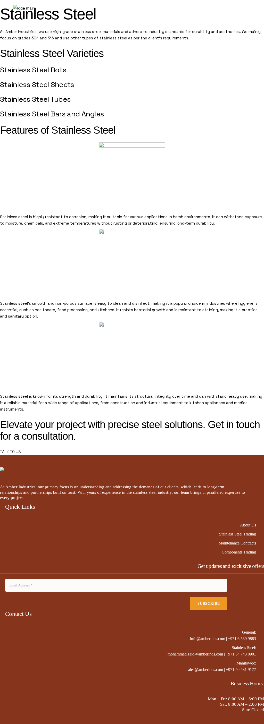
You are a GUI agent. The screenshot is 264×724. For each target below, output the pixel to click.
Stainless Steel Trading (237, 534)
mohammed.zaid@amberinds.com (195, 654)
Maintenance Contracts (237, 543)
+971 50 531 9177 (241, 669)
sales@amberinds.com (205, 669)
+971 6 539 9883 (242, 638)
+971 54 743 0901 (241, 654)
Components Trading (239, 552)
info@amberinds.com (207, 638)
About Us (248, 525)
